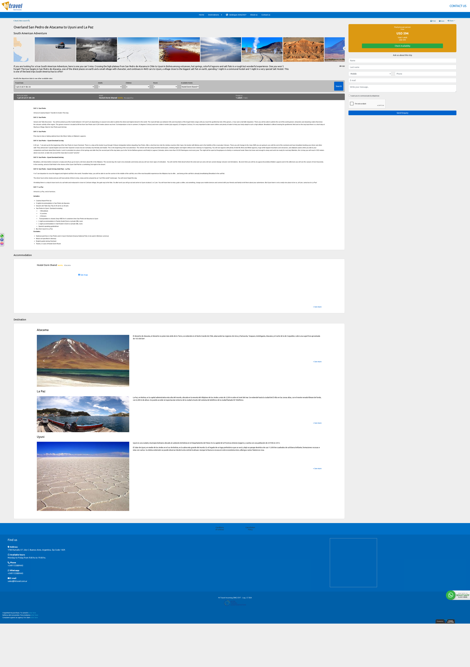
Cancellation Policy (250, 542)
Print (434, 21)
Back (16, 21)
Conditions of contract (220, 542)
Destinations (213, 15)
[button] (44, 361)
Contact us (265, 15)
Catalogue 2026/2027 (237, 15)
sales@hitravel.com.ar (17, 595)
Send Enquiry (402, 113)
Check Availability (402, 46)
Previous (13, 48)
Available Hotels (187, 83)
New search (23, 21)
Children (129, 83)
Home (201, 15)
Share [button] (451, 21)
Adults (100, 83)
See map (84, 275)
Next (345, 48)
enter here (32, 626)
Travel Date (19, 83)
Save (442, 21)
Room (155, 83)
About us (254, 15)
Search (339, 86)
